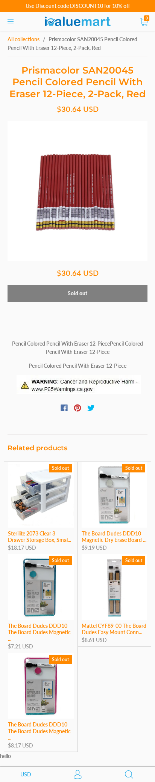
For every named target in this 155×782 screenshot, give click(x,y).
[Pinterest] (77, 408)
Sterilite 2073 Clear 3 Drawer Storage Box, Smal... (39, 536)
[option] (77, 191)
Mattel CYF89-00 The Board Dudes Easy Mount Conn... (114, 629)
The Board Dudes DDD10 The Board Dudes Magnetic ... (39, 632)
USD (25, 774)
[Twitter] (91, 408)
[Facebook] (64, 408)
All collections (24, 39)
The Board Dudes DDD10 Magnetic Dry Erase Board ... (114, 536)
